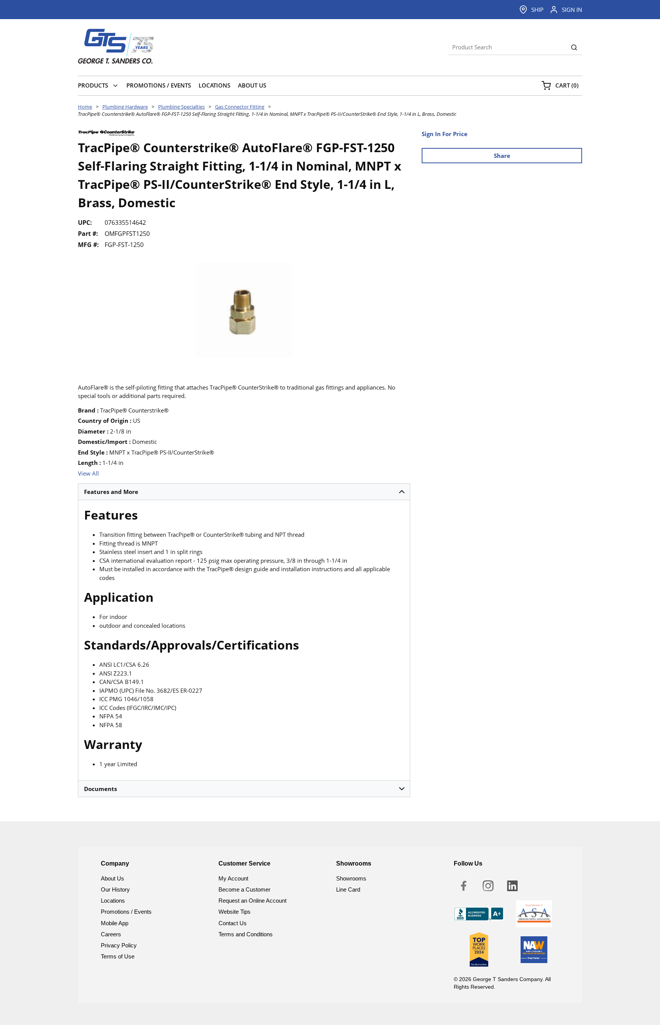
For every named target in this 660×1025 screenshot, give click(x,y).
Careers (111, 934)
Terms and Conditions (245, 934)
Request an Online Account (252, 900)
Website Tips (234, 911)
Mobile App (114, 923)
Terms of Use (117, 956)
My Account (233, 878)
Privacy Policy (119, 945)
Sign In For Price (444, 134)
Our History (115, 889)
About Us (112, 878)
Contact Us (232, 923)
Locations (113, 900)
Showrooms (351, 878)
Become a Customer (244, 889)
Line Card (348, 889)
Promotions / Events (126, 911)
